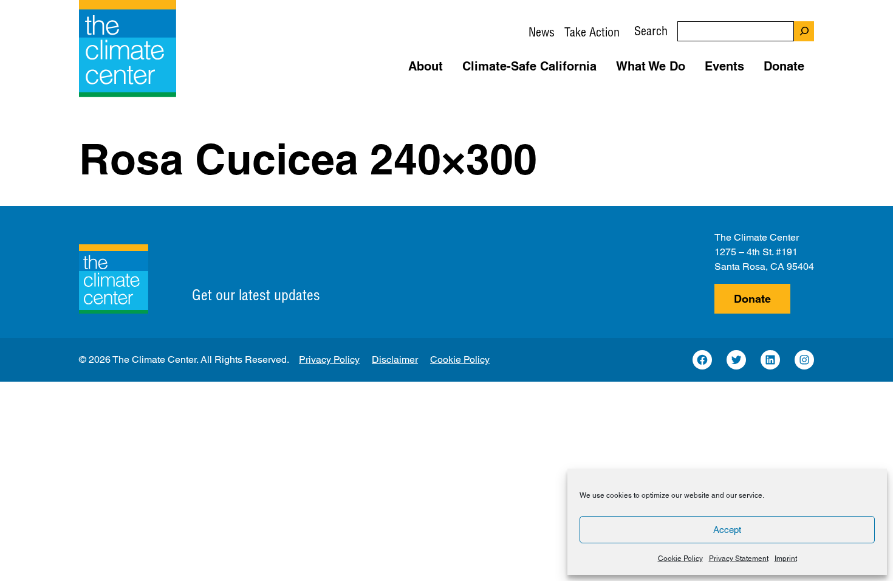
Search (651, 30)
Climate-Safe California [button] (529, 66)
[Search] (804, 31)
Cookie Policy (680, 558)
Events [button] (724, 66)
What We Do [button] (650, 66)
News (542, 32)
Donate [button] (784, 66)
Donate (752, 298)
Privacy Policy (329, 359)
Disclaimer (395, 359)
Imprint (786, 558)
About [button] (425, 66)
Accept (727, 529)
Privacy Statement (738, 558)
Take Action (592, 32)
